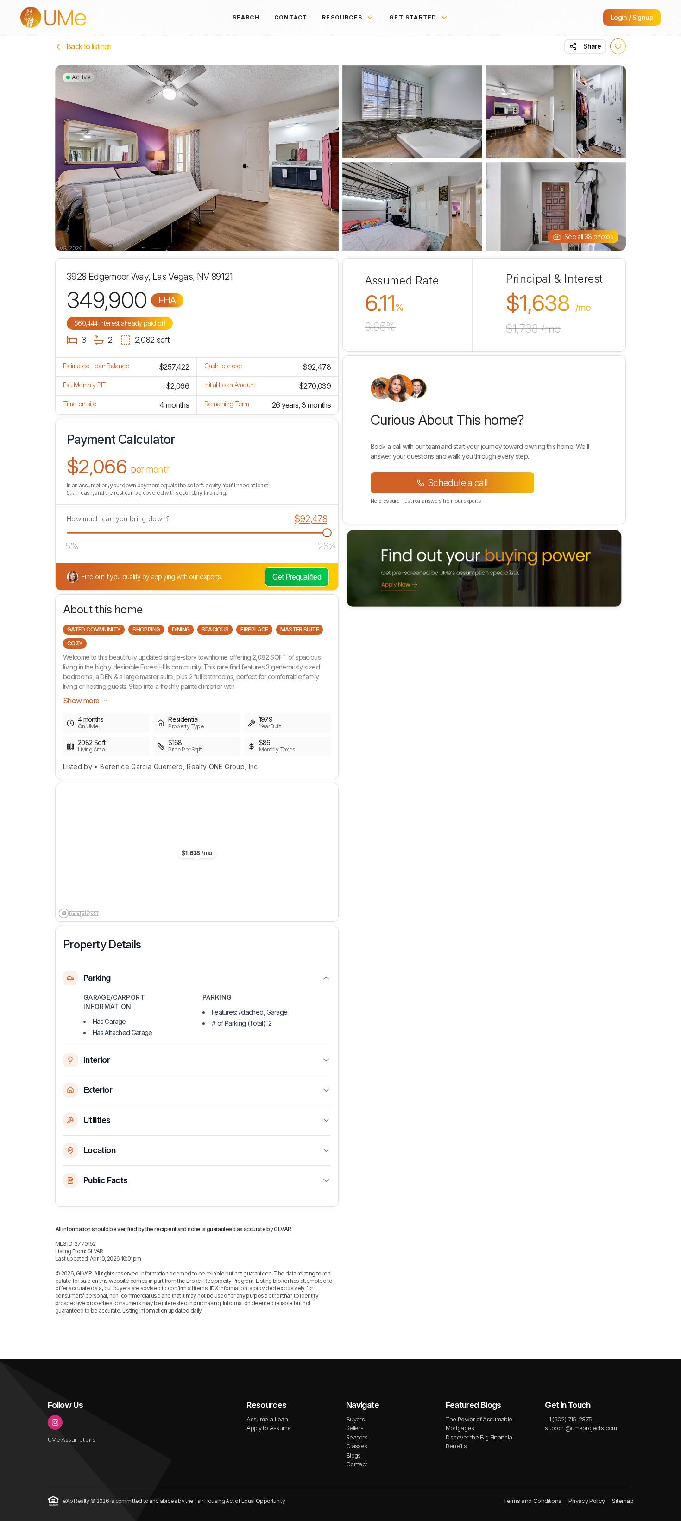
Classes (356, 1446)
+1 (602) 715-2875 (568, 1419)
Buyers (355, 1419)
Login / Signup (632, 17)
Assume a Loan (267, 1419)
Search (246, 17)
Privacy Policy (586, 1500)
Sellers (355, 1428)
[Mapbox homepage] (78, 913)
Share (592, 46)
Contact (290, 17)
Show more (81, 700)
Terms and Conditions (532, 1500)
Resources (342, 17)
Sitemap (622, 1500)
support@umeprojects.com (581, 1428)
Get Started (412, 17)
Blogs (353, 1455)
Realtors (356, 1437)
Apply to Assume (268, 1428)
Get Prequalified (296, 576)
